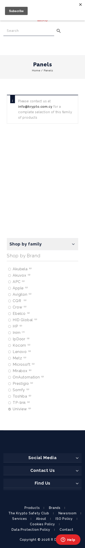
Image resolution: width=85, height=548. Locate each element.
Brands (55, 508)
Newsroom (67, 513)
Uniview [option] (21, 409)
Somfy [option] (20, 390)
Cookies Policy (42, 524)
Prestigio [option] (22, 383)
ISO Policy (64, 518)
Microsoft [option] (23, 364)
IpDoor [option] (21, 339)
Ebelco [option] (21, 313)
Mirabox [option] (22, 371)
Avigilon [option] (22, 294)
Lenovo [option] (21, 352)
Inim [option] (18, 332)
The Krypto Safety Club (28, 513)
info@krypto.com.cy (35, 106)
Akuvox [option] (21, 275)
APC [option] (18, 282)
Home (36, 70)
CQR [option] (19, 301)
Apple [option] (20, 288)
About (41, 518)
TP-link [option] (21, 402)
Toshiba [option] (22, 396)
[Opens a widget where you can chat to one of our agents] (68, 540)
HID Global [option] (24, 320)
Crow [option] (19, 307)
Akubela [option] (22, 269)
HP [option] (17, 326)
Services (19, 518)
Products (32, 508)
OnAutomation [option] (28, 377)
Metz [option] (19, 358)
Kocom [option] (21, 345)
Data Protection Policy (31, 529)
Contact (66, 529)
